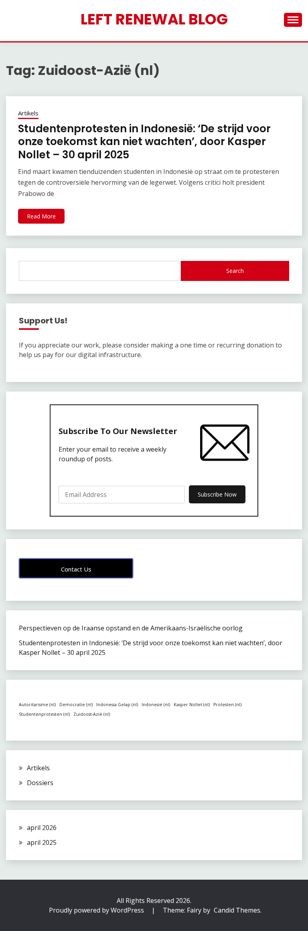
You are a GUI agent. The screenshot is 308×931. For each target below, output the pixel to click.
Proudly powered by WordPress (97, 910)
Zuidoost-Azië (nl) (91, 714)
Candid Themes (237, 910)
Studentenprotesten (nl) (44, 714)
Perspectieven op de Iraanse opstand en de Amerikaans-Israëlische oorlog (131, 628)
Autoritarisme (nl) (37, 704)
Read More (41, 216)
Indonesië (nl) (156, 704)
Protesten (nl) (227, 704)
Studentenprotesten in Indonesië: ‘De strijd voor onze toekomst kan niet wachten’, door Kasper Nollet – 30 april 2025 (144, 141)
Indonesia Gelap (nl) (117, 704)
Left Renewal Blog (154, 19)
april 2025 (42, 842)
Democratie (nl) (76, 704)
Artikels (28, 113)
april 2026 (42, 827)
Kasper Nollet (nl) (192, 704)
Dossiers (40, 782)
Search (235, 271)
